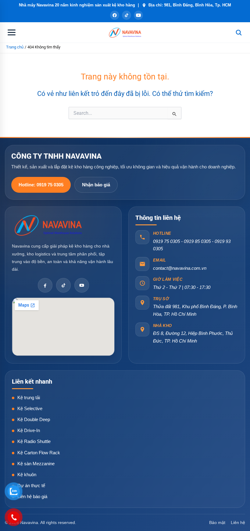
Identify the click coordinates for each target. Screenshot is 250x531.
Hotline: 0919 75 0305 (41, 184)
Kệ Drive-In (28, 430)
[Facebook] (114, 15)
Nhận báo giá (96, 184)
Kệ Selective (29, 408)
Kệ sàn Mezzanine (36, 463)
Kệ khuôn (26, 474)
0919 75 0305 (166, 241)
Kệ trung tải (28, 397)
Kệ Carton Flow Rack (38, 452)
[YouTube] (138, 15)
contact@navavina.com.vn (179, 268)
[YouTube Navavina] (81, 285)
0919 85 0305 (197, 241)
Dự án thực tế (31, 485)
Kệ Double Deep (33, 419)
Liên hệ (238, 522)
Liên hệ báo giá (32, 496)
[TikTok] (126, 15)
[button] (11, 32)
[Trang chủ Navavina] (48, 225)
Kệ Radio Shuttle (34, 441)
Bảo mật (217, 522)
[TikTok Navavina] (63, 285)
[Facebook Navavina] (45, 285)
